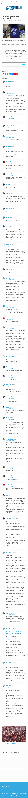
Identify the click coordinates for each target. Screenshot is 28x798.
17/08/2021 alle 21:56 (10, 185)
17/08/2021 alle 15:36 (10, 440)
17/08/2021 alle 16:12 (10, 398)
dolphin (8, 217)
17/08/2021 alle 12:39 (10, 614)
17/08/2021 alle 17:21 (10, 357)
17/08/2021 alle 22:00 (10, 175)
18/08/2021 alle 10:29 (10, 118)
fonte (10, 58)
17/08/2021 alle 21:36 (10, 194)
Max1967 (8, 136)
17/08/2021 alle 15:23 (10, 468)
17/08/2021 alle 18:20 (10, 279)
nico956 (8, 244)
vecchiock (8, 327)
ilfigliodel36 (9, 81)
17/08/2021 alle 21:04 (10, 227)
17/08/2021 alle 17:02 (10, 377)
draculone (8, 92)
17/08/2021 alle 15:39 (10, 419)
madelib (8, 685)
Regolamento (23, 793)
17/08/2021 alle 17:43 (10, 307)
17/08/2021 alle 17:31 (10, 319)
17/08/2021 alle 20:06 (10, 246)
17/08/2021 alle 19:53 (10, 270)
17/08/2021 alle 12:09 (10, 687)
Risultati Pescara (5, 761)
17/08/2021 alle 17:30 (10, 328)
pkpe (7, 417)
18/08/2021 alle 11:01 (10, 93)
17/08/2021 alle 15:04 (10, 486)
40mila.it (12, 20)
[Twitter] (13, 1)
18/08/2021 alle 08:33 (10, 163)
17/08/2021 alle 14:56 (10, 496)
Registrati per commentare (10, 743)
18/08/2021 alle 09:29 (10, 148)
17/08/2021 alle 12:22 (10, 664)
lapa (7, 495)
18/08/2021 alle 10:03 (10, 137)
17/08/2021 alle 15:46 (10, 408)
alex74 (8, 318)
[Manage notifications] (3, 796)
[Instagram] (16, 1)
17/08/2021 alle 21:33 (10, 210)
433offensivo (9, 467)
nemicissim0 (9, 278)
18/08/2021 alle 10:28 (10, 127)
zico (7, 226)
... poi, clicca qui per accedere (10, 746)
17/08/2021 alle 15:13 (10, 477)
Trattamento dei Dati (14, 793)
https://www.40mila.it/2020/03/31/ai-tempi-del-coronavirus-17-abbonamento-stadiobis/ (15, 633)
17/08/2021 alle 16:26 (10, 386)
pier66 (7, 407)
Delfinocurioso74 (10, 356)
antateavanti (9, 439)
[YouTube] (15, 1)
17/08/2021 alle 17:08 (10, 368)
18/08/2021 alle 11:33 (10, 83)
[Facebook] (11, 1)
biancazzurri (9, 184)
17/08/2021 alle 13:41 (10, 519)
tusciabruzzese (10, 518)
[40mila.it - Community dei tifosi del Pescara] (14, 8)
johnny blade (9, 161)
